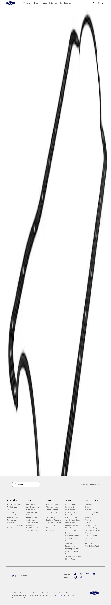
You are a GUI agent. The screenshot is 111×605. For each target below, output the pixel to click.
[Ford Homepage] (94, 593)
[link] (33, 593)
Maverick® (94, 484)
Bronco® (84, 484)
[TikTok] (81, 577)
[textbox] (26, 484)
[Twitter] (81, 574)
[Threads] (75, 577)
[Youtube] (87, 574)
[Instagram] (94, 574)
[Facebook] (75, 574)
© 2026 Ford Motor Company (20, 593)
